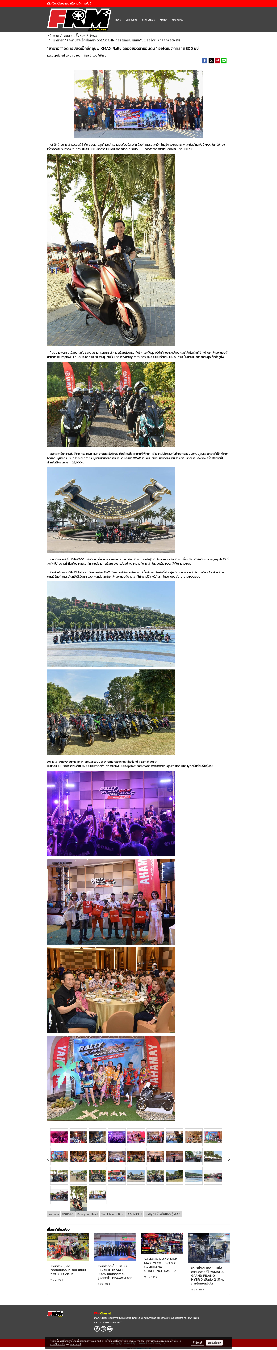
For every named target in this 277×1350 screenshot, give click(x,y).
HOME (118, 19)
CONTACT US (131, 19)
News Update (148, 19)
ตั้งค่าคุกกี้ (197, 1342)
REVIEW (163, 19)
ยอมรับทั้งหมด (214, 1342)
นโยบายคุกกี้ (75, 1344)
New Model (177, 19)
